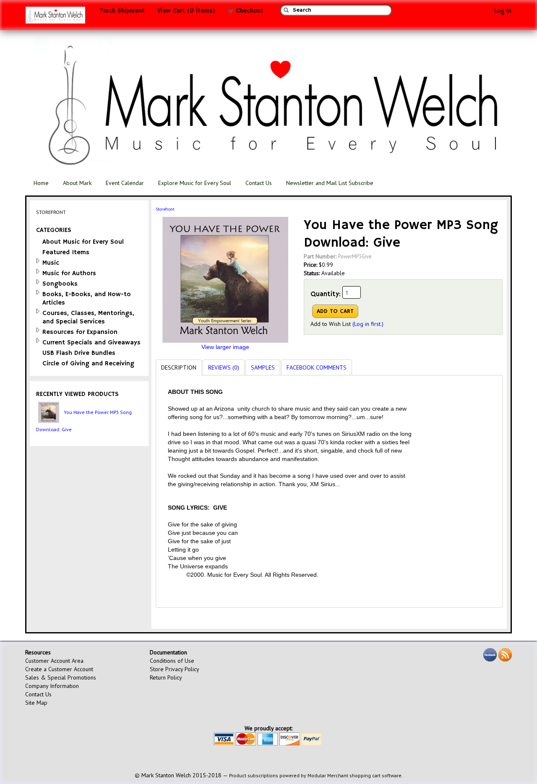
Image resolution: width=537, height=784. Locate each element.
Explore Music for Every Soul (194, 183)
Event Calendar (125, 183)
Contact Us (258, 183)
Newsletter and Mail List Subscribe (329, 183)
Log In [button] (502, 11)
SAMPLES (263, 367)
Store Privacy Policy (174, 669)
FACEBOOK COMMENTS (317, 367)
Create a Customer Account (59, 669)
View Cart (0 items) (186, 11)
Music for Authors (69, 273)
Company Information (52, 686)
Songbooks (60, 284)
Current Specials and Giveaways (91, 342)
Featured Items (65, 252)
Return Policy (166, 677)
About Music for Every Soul (83, 242)
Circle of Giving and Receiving (88, 363)
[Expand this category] (38, 260)
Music (50, 263)
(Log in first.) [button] (367, 324)
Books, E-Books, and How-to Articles (86, 298)
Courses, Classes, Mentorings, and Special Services (88, 317)
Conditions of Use (172, 660)
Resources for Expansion (79, 332)
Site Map (36, 702)
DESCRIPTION (178, 367)
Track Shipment (122, 11)
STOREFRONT (51, 212)
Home (41, 183)
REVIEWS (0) (223, 367)
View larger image (225, 347)
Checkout (248, 11)
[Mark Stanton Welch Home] (55, 17)
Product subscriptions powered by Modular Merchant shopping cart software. (316, 775)
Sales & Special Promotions (60, 677)
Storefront (165, 209)
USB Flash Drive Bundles (78, 353)
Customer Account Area (54, 660)
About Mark (77, 183)
